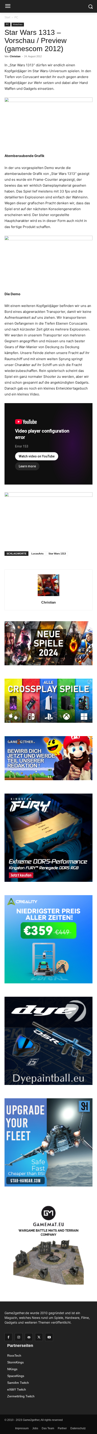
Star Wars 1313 (57, 553)
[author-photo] (48, 596)
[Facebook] (8, 1337)
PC (16, 17)
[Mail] (29, 1337)
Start (7, 17)
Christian (15, 56)
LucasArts (37, 553)
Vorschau (18, 24)
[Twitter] (39, 1337)
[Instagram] (19, 1337)
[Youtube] (49, 1337)
